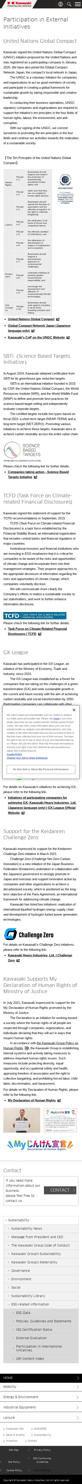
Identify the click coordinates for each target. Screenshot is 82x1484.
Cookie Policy (14, 1470)
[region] (41, 742)
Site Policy (14, 1462)
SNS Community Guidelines (42, 1460)
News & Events (15, 1435)
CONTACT (60, 1190)
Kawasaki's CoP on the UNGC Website (36, 337)
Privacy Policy (42, 1450)
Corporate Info (15, 1429)
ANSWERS (40, 1429)
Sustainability (43, 1435)
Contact (32, 1441)
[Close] (74, 710)
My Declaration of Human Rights (32, 1100)
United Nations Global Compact (31, 319)
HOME (8, 1378)
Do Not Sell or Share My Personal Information (41, 769)
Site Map (14, 1450)
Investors (11, 1441)
